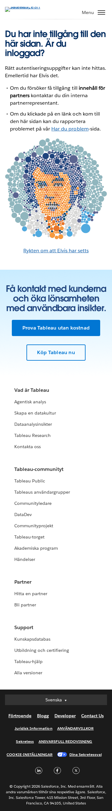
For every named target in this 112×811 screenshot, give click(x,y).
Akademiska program (36, 548)
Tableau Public (29, 481)
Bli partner (25, 605)
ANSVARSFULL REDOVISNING (65, 741)
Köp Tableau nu (56, 352)
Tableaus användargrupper (42, 492)
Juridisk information (34, 728)
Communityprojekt (33, 526)
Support (23, 627)
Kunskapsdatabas (32, 639)
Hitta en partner (30, 593)
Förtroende (19, 716)
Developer (65, 716)
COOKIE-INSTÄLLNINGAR (30, 754)
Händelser (24, 559)
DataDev (23, 514)
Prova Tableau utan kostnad (56, 328)
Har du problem (69, 129)
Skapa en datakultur (35, 413)
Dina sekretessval (85, 754)
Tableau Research (32, 435)
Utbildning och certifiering (41, 650)
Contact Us (92, 716)
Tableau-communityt (38, 469)
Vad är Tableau (31, 390)
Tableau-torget (29, 537)
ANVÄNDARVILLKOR (75, 728)
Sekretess (25, 741)
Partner (22, 582)
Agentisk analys (30, 402)
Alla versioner (28, 673)
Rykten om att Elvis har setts (56, 250)
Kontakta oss (27, 446)
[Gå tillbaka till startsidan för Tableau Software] (27, 6)
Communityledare (33, 503)
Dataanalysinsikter (33, 424)
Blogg (43, 716)
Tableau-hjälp (28, 661)
